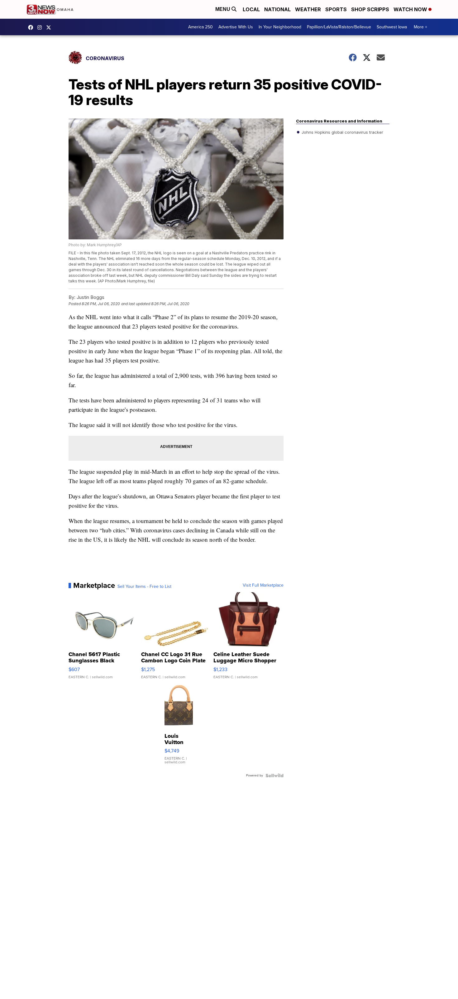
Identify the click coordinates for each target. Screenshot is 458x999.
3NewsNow (32, 27)
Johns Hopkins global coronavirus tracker (341, 132)
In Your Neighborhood (280, 27)
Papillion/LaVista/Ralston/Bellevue (339, 27)
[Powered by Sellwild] (274, 775)
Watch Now (411, 9)
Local (251, 9)
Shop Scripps (370, 9)
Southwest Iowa (392, 27)
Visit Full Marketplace (263, 585)
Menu (223, 9)
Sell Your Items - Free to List (144, 586)
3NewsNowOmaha (50, 27)
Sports (336, 9)
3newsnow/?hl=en (41, 27)
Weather (308, 9)
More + (420, 27)
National (277, 9)
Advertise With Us (235, 27)
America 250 (200, 27)
